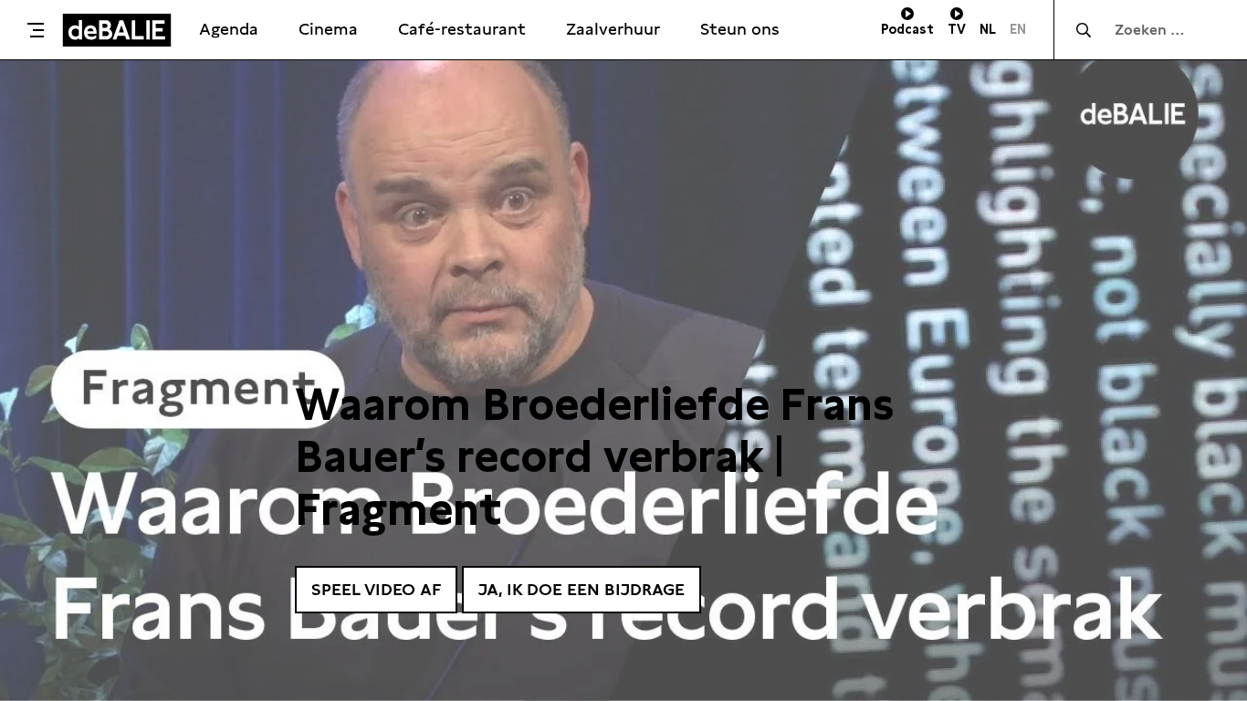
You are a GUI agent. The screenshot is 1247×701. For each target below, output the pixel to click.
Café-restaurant (462, 28)
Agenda (228, 28)
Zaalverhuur (613, 28)
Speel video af (376, 589)
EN (1018, 29)
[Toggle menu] (35, 30)
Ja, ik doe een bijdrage (581, 589)
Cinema (328, 28)
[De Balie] (117, 30)
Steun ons (740, 28)
